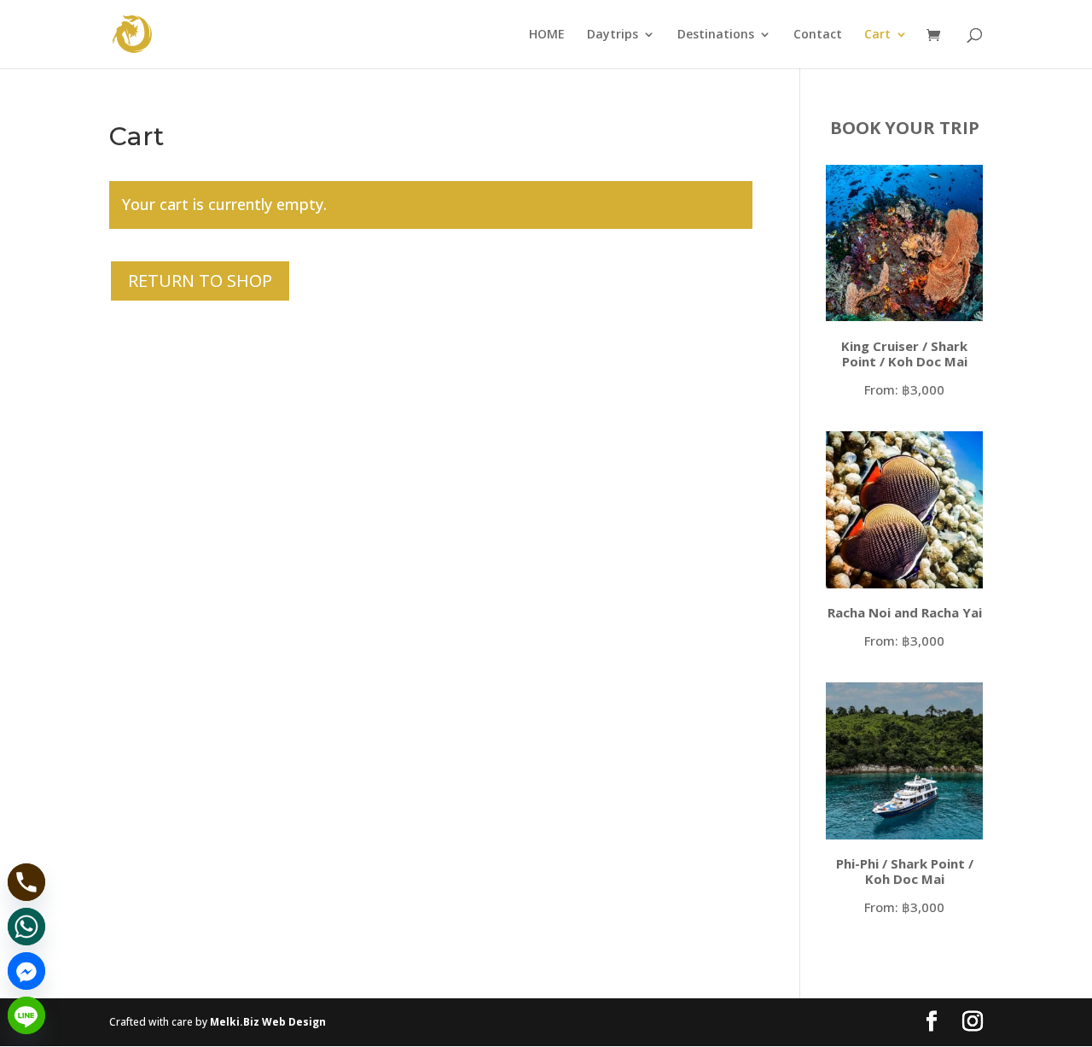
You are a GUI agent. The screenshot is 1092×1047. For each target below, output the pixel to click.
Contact (817, 35)
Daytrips (612, 35)
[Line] (26, 1015)
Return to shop (200, 280)
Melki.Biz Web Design (268, 1022)
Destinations (715, 35)
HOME (547, 35)
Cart (877, 35)
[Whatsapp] (26, 926)
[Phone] (26, 882)
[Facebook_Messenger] (26, 971)
